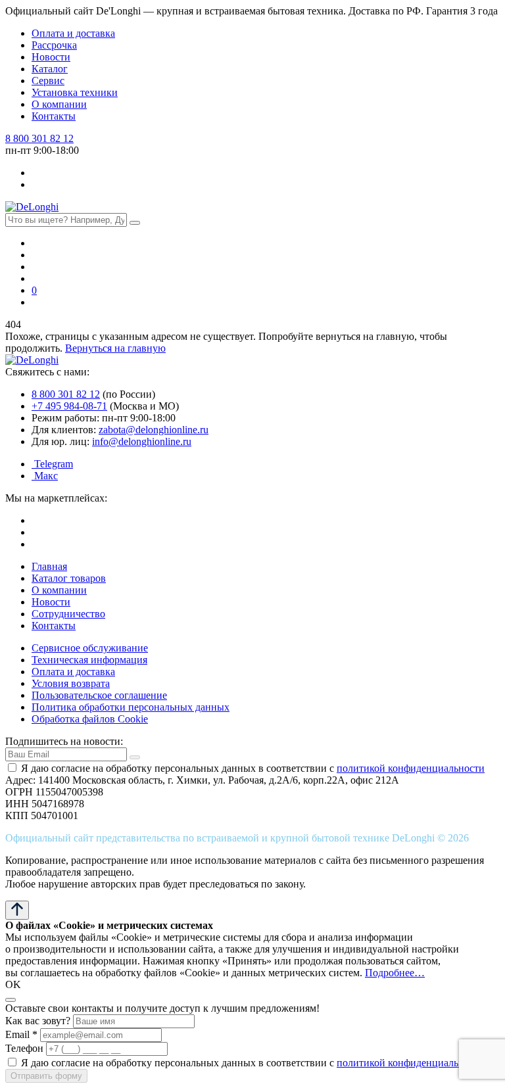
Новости (51, 56)
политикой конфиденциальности (411, 768)
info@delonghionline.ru (141, 441)
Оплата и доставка (73, 33)
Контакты (54, 116)
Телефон (24, 1048)
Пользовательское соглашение (99, 695)
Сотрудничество (68, 613)
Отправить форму (46, 1076)
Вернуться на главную (115, 348)
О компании (59, 104)
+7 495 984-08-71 (69, 406)
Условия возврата (71, 683)
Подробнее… (395, 972)
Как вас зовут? (37, 1020)
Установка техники (75, 92)
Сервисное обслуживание (90, 647)
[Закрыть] (10, 1000)
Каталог (50, 68)
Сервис (48, 80)
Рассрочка (54, 45)
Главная (49, 566)
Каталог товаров (69, 578)
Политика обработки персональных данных (130, 707)
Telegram (52, 463)
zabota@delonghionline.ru (153, 429)
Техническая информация (89, 659)
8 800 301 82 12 (39, 138)
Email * (21, 1034)
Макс (45, 475)
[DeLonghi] (32, 206)
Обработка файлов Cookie (90, 718)
